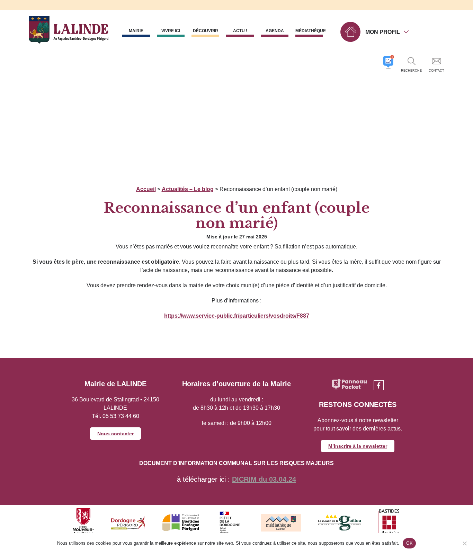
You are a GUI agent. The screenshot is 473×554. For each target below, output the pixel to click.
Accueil (146, 189)
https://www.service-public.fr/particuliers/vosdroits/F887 (236, 316)
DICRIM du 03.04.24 (264, 479)
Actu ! (240, 30)
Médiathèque (309, 30)
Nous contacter (115, 433)
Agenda (275, 30)
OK (409, 543)
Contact (436, 70)
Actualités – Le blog (188, 189)
